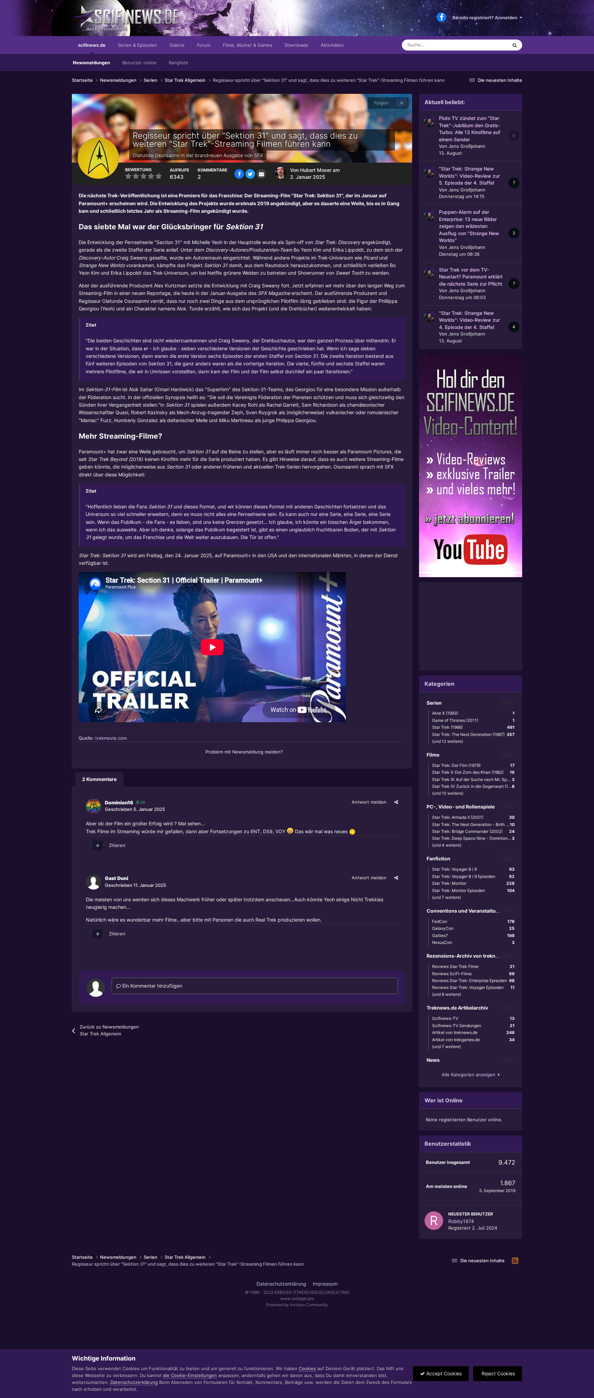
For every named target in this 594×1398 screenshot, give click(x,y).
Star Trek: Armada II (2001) (473, 817)
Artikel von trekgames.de (473, 1039)
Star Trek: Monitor (473, 883)
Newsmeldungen (91, 62)
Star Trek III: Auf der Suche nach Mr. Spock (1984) (475, 779)
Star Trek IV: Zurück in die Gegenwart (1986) (474, 786)
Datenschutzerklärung (281, 1284)
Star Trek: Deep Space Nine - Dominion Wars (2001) (475, 838)
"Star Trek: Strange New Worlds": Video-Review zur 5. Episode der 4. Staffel (469, 176)
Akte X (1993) (473, 713)
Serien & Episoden (137, 45)
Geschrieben (135, 809)
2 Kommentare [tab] (99, 779)
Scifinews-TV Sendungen (473, 1025)
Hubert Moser (315, 170)
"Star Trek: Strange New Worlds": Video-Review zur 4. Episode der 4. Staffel (469, 320)
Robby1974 (461, 1221)
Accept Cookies (443, 1373)
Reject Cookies (497, 1373)
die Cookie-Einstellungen (190, 1375)
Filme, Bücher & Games (247, 45)
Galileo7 (473, 935)
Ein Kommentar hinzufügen (151, 986)
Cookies (307, 1368)
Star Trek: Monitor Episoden (473, 890)
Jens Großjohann (467, 146)
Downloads (296, 45)
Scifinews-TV (473, 1018)
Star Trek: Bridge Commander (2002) (473, 831)
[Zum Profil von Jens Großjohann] (430, 121)
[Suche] (514, 45)
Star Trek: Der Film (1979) (473, 765)
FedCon (473, 921)
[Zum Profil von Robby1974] (434, 1220)
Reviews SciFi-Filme (473, 973)
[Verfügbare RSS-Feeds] (515, 1261)
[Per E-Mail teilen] (261, 174)
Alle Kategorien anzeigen (470, 1074)
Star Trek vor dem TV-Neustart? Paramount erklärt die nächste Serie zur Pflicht (471, 277)
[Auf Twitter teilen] (250, 174)
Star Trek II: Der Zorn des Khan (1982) (473, 772)
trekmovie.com (111, 738)
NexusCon (473, 942)
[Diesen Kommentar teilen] (396, 802)
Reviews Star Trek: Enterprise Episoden (473, 980)
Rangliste (178, 62)
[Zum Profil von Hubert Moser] (280, 173)
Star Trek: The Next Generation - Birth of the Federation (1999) (475, 824)
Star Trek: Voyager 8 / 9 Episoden (473, 876)
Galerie (177, 45)
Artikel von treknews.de (473, 1032)
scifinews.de (92, 45)
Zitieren (117, 845)
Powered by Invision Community (297, 1304)
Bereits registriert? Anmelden (485, 17)
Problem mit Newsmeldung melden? (244, 752)
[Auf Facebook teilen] (239, 174)
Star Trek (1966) (473, 727)
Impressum (325, 1284)
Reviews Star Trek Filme (473, 966)
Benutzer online (139, 62)
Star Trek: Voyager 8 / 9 (473, 869)
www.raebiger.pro (297, 1298)
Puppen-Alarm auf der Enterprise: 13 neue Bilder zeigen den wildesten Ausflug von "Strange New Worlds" (469, 226)
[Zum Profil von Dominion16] (93, 806)
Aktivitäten (332, 45)
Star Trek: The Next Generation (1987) (473, 734)
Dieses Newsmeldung (477, 44)
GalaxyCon (473, 928)
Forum (203, 45)
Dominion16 (119, 802)
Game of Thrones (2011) (473, 720)
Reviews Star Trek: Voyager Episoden (473, 987)
